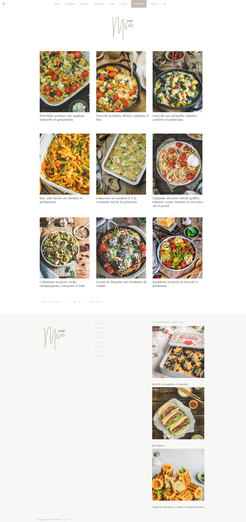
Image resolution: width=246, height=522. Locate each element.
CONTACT (100, 356)
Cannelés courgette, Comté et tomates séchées (178, 507)
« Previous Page (50, 301)
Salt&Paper (71, 520)
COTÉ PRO (100, 351)
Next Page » (96, 301)
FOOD (98, 342)
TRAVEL (99, 347)
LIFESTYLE (100, 337)
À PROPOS (100, 328)
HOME (98, 323)
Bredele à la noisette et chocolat (170, 384)
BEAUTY (99, 333)
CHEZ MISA (123, 27)
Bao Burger (158, 445)
